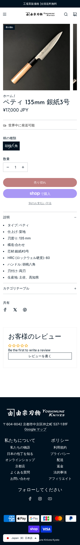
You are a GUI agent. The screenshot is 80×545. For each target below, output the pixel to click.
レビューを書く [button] (40, 356)
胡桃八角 (11, 146)
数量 (6, 159)
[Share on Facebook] (5, 310)
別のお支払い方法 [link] (40, 203)
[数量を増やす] (22, 167)
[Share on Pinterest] (24, 310)
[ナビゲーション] (4, 14)
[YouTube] (49, 498)
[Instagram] (40, 498)
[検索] (65, 14)
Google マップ (35, 429)
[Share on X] (14, 310)
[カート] (74, 14)
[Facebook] (30, 498)
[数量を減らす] (7, 167)
